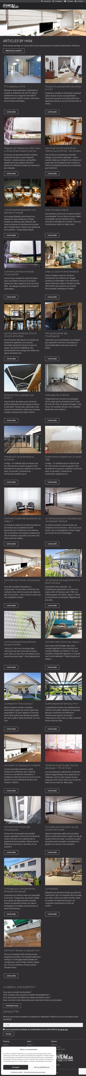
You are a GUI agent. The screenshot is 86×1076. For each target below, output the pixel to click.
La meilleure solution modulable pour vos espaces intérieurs (63, 520)
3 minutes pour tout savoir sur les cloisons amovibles (61, 828)
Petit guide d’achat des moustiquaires (56, 334)
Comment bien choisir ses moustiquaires (17, 828)
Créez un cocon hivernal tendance (62, 271)
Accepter (15, 1067)
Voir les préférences (41, 1067)
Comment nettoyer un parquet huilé (21, 950)
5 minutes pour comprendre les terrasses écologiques (19, 890)
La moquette (51, 888)
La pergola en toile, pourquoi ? (18, 703)
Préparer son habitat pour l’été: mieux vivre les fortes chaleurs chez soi (22, 149)
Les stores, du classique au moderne (22, 765)
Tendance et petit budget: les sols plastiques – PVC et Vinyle (61, 766)
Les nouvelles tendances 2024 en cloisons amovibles (20, 334)
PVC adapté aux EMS (14, 86)
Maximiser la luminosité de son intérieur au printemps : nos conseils (63, 149)
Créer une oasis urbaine (56, 210)
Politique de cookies (17, 1072)
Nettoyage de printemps (57, 395)
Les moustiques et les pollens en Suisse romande (20, 643)
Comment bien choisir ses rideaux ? (62, 642)
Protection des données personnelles (34, 1072)
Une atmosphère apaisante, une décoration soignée (20, 211)
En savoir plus (63, 1030)
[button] (81, 6)
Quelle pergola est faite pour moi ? (62, 703)
